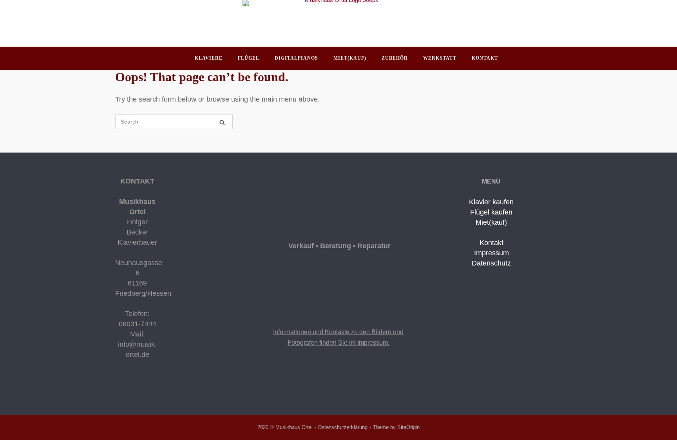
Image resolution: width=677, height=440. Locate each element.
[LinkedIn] (130, 386)
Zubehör (395, 58)
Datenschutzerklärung (342, 427)
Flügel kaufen (491, 212)
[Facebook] (118, 386)
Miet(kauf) (349, 58)
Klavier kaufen (491, 202)
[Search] (222, 122)
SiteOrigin (408, 427)
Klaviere (209, 58)
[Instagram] (124, 386)
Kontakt (485, 58)
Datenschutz (491, 263)
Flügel (248, 58)
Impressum (491, 253)
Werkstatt (439, 58)
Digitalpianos (296, 58)
